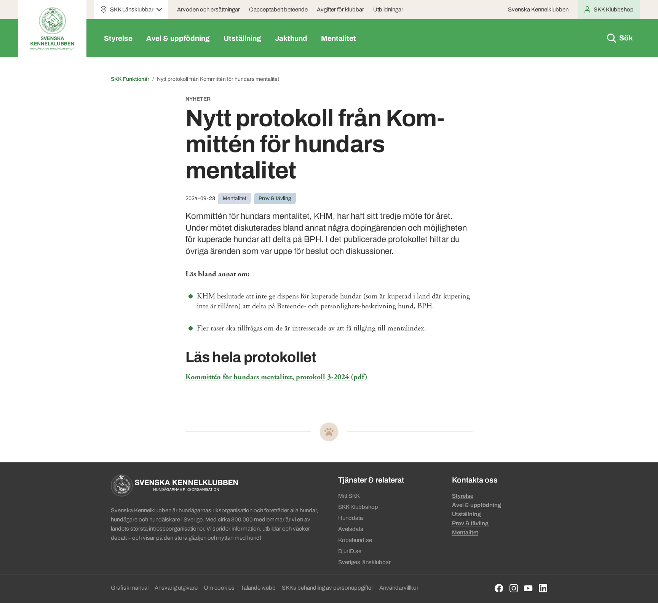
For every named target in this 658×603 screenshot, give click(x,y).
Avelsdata (350, 529)
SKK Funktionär (130, 79)
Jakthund (291, 38)
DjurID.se (349, 551)
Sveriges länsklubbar (364, 562)
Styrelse (118, 38)
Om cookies (219, 588)
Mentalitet (338, 38)
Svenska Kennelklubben (538, 9)
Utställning (242, 38)
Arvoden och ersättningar (208, 9)
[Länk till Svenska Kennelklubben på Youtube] (528, 588)
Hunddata (350, 518)
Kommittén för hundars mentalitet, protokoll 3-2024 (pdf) (276, 377)
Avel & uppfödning (178, 38)
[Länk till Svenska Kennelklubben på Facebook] (499, 588)
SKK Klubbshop (358, 507)
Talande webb (258, 588)
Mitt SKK (349, 496)
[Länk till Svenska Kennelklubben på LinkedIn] (543, 588)
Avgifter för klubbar (340, 9)
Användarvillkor (398, 588)
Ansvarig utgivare (176, 588)
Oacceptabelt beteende (278, 9)
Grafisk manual (130, 588)
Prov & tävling (470, 523)
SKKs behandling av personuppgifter (327, 588)
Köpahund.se (355, 540)
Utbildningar (388, 9)
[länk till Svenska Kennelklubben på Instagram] (513, 588)
